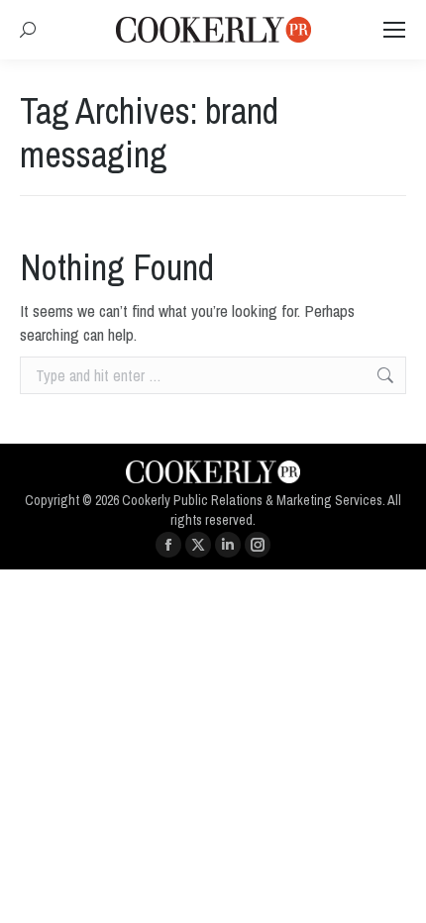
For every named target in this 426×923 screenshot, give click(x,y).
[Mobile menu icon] (394, 30)
